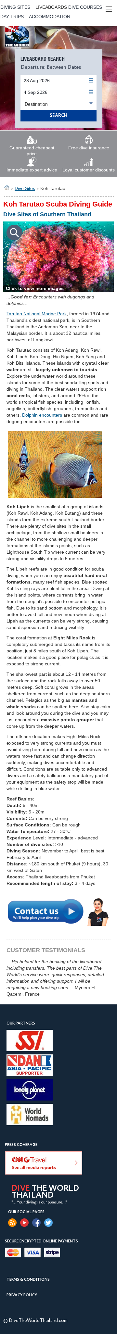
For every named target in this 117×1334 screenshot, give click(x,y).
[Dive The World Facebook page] (36, 1222)
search (58, 115)
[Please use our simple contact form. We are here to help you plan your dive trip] (58, 910)
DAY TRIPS (12, 16)
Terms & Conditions (28, 1280)
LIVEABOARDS (51, 7)
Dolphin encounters (42, 415)
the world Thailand (45, 1192)
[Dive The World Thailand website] (30, 48)
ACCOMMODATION (49, 16)
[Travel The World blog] (12, 1222)
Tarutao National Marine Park (36, 313)
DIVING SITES (15, 7)
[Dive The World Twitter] (48, 1222)
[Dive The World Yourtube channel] (24, 1222)
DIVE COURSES (85, 7)
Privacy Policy (21, 1295)
